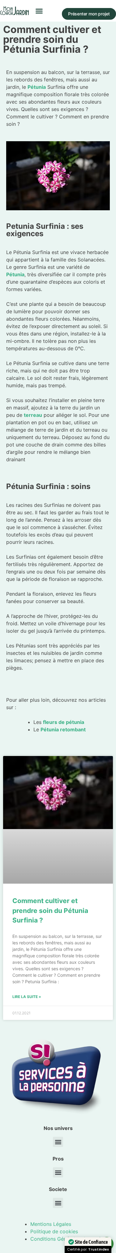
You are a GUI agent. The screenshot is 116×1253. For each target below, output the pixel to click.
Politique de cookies (54, 1231)
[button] (39, 11)
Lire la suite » (26, 996)
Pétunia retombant (63, 729)
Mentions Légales (50, 1224)
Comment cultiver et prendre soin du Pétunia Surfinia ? (50, 910)
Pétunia (15, 274)
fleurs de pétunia (63, 722)
